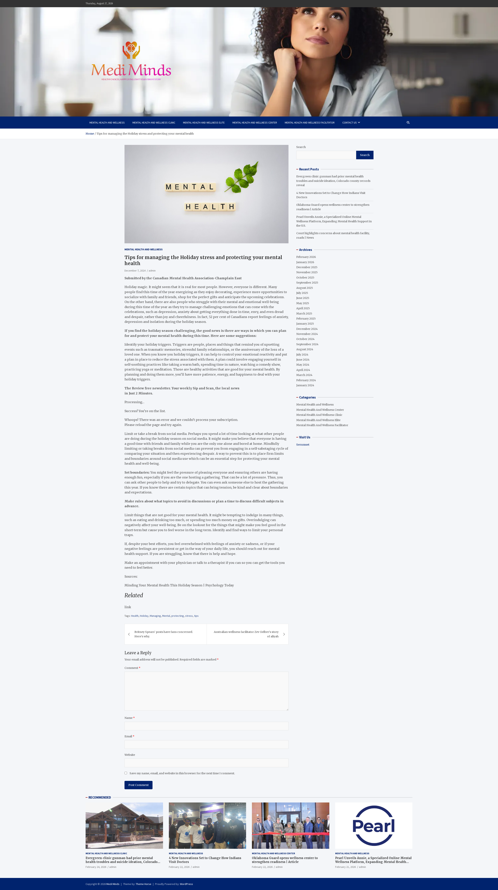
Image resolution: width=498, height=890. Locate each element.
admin (152, 270)
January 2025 (305, 323)
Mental (166, 616)
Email (129, 736)
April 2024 (303, 370)
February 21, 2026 (345, 867)
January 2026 (305, 262)
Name (129, 718)
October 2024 (305, 339)
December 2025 (306, 267)
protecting (177, 616)
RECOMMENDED (100, 797)
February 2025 (306, 318)
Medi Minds (112, 884)
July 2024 (302, 354)
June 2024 (302, 359)
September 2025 (307, 282)
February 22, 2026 (179, 867)
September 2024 (307, 344)
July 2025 (302, 293)
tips (196, 616)
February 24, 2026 (96, 867)
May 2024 (302, 364)
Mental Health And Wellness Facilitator (310, 122)
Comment (132, 668)
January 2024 (305, 385)
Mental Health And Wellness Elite (204, 122)
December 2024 (307, 329)
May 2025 (302, 303)
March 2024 (304, 375)
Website (129, 755)
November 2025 (307, 272)
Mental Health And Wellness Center (254, 122)
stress (189, 616)
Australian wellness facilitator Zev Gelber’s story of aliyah (246, 634)
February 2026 (306, 257)
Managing (155, 616)
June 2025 (302, 298)
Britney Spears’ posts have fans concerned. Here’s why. (163, 634)
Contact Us (349, 122)
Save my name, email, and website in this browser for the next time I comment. (182, 773)
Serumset (302, 444)
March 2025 (304, 313)
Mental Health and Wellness (107, 122)
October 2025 (305, 277)
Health (135, 616)
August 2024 (304, 349)
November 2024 (307, 334)
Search (301, 147)
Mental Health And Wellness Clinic (153, 122)
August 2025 (304, 288)
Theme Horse (143, 884)
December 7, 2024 (135, 270)
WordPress (186, 884)
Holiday (144, 616)
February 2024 (306, 380)
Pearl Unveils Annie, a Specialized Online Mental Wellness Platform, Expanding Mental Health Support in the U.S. (334, 221)
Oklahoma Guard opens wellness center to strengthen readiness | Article (285, 860)
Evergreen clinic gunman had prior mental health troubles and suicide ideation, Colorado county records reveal (333, 181)
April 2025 (303, 308)
